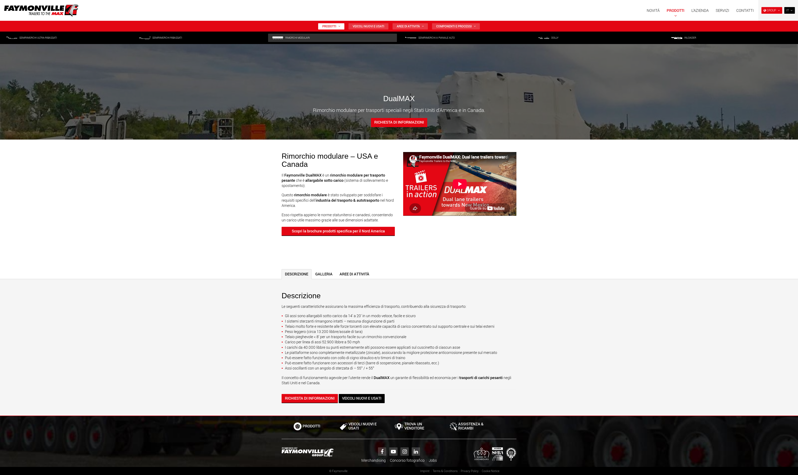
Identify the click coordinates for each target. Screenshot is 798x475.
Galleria (323, 273)
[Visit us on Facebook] (382, 451)
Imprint (425, 471)
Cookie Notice (490, 471)
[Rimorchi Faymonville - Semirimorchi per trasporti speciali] (308, 452)
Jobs (433, 460)
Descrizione (296, 273)
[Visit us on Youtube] (393, 451)
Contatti (745, 10)
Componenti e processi (454, 26)
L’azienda (700, 10)
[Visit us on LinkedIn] (416, 451)
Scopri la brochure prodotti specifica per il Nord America (338, 230)
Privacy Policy (470, 471)
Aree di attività (408, 26)
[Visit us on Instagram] (404, 451)
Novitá (653, 10)
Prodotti (675, 10)
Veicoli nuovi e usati (368, 26)
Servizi (722, 10)
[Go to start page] (41, 10)
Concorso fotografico (407, 460)
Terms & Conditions (445, 471)
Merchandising (373, 460)
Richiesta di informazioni (399, 122)
